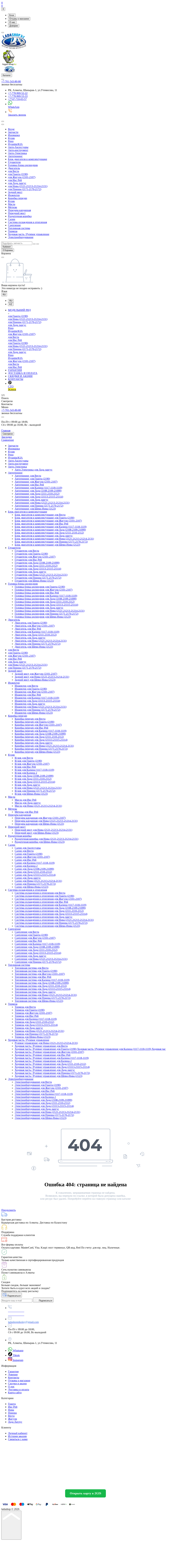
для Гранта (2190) (18, 174)
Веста (11, 1415)
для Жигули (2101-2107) (21, 177)
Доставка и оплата (18, 1389)
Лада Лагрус (15, 1421)
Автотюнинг (15, 156)
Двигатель (14, 168)
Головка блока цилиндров (23, 165)
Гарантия (13, 1371)
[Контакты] (2, 79)
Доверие (13, 26)
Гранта (12, 1403)
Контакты (13, 1377)
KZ (10, 304)
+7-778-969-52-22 (18, 93)
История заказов (17, 1436)
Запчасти (13, 132)
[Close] (2, 417)
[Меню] (2, 32)
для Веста (13, 171)
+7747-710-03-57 (17, 99)
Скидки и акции (17, 1383)
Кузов (11, 138)
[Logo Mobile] (9, 72)
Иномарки (14, 135)
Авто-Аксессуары (18, 147)
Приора (12, 1412)
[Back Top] (11, 1525)
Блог (11, 15)
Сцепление (14, 225)
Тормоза (12, 231)
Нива (11, 1409)
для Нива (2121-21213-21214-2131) (27, 186)
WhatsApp (13, 107)
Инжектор (14, 195)
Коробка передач (17, 198)
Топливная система (19, 228)
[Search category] (2, 124)
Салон (11, 219)
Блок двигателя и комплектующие (27, 159)
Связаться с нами (18, 1439)
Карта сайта (15, 1392)
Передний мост (17, 213)
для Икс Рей (15, 180)
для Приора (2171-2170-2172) (24, 189)
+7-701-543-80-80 (11, 81)
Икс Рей (12, 1406)
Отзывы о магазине (19, 19)
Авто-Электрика (17, 153)
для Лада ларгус (17, 183)
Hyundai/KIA (15, 144)
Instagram (17, 1360)
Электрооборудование (20, 237)
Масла (11, 204)
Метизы (12, 207)
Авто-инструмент (18, 150)
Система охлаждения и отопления (27, 222)
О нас (12, 22)
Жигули (12, 1418)
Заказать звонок (17, 114)
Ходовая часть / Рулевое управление (28, 234)
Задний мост (15, 192)
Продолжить (8, 1210)
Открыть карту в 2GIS (85, 1493)
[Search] (2, 121)
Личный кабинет (17, 1433)
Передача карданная (19, 210)
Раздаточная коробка (20, 216)
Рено (11, 141)
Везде (11, 129)
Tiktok (16, 1355)
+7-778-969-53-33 (18, 96)
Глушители (14, 162)
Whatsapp (17, 1350)
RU (4, 294)
